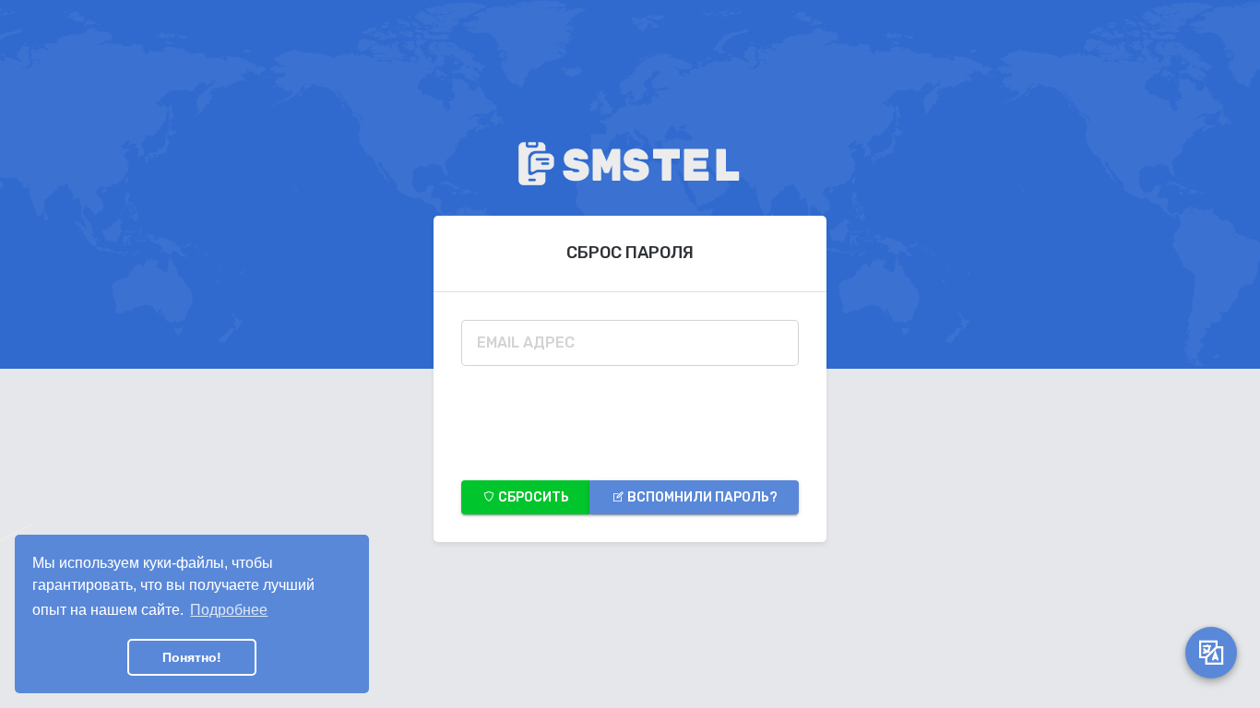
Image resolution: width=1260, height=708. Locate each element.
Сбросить (532, 497)
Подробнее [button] (228, 610)
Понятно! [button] (191, 657)
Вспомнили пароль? (701, 497)
